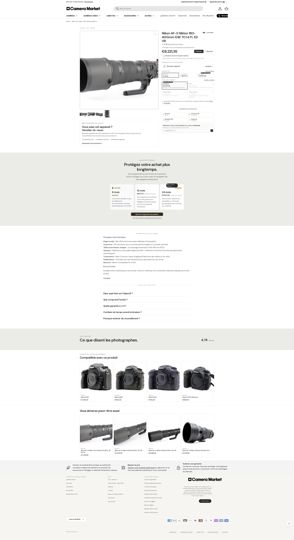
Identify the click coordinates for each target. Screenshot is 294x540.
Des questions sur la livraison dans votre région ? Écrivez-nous (183, 58)
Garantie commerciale (150, 490)
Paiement (110, 487)
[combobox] (158, 8)
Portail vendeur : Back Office (116, 483)
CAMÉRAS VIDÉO (90, 16)
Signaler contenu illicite (150, 509)
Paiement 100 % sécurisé (151, 512)
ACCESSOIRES (130, 16)
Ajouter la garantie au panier (147, 214)
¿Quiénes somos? (167, 16)
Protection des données (150, 494)
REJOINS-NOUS (205, 501)
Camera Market (73, 531)
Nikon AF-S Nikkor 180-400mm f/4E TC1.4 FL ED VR (85, 21)
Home (68, 21)
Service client (111, 501)
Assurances (111, 498)
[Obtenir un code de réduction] (212, 130)
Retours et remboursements (115, 494)
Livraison (110, 490)
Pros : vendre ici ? (112, 479)
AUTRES (148, 16)
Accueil (82, 28)
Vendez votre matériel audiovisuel (141, 468)
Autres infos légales (149, 501)
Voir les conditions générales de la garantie (147, 218)
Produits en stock (79, 2)
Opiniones (182, 16)
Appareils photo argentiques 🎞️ (193, 2)
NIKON (93, 28)
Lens (87, 28)
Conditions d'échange (150, 487)
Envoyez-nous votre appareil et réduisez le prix (178, 47)
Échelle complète (209, 80)
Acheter (199, 51)
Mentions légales (149, 505)
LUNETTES (110, 16)
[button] (226, 8)
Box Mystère (208, 16)
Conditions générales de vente (152, 483)
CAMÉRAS (70, 16)
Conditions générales (150, 479)
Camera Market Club (72, 494)
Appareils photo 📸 (217, 2)
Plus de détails (210, 71)
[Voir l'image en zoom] (155, 33)
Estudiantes (195, 16)
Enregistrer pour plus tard (188, 109)
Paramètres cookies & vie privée (153, 498)
